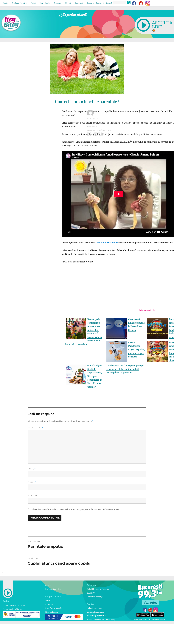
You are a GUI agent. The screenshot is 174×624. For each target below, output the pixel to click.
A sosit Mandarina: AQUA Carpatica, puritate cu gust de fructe (136, 349)
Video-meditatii (93, 126)
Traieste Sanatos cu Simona (14, 605)
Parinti (33, 3)
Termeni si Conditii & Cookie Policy (101, 620)
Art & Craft (49, 604)
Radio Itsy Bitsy (92, 119)
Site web (32, 495)
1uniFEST (90, 593)
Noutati (68, 3)
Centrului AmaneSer (107, 242)
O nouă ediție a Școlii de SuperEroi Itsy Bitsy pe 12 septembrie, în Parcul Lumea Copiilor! (94, 376)
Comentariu (35, 428)
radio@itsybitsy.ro (94, 608)
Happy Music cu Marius (12, 609)
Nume (32, 469)
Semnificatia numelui (54, 608)
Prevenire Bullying (94, 597)
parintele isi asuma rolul (95, 136)
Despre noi (100, 3)
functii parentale (104, 130)
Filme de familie (51, 612)
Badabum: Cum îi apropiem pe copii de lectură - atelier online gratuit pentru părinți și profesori (125, 369)
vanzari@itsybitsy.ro (95, 612)
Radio (5, 3)
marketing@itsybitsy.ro (96, 616)
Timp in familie (45, 3)
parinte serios (103, 133)
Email (32, 482)
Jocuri (47, 601)
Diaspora (90, 3)
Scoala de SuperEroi (19, 3)
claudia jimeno (92, 130)
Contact (109, 3)
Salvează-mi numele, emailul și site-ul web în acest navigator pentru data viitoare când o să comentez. (75, 509)
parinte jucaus (92, 133)
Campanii (57, 3)
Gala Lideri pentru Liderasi (98, 589)
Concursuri (79, 3)
